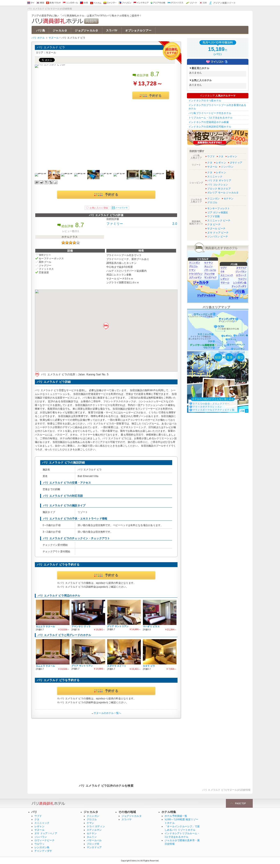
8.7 (154, 74)
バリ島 (40, 30)
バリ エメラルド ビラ (51, 47)
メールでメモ (121, 208)
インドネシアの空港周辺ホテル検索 (209, 122)
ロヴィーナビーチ (44, 840)
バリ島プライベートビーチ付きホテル (210, 113)
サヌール (54, 37)
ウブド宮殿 (213, 216)
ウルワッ (39, 843)
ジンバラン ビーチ (217, 236)
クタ (221, 156)
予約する (155, 95)
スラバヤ (112, 30)
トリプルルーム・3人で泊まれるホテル (210, 117)
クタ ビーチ (213, 224)
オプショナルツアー (138, 30)
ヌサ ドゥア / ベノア (45, 833)
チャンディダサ (43, 850)
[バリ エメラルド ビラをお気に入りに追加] (97, 208)
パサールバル (94, 840)
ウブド (211, 156)
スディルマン (94, 829)
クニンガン (213, 198)
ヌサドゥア (236, 162)
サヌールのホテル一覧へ (107, 713)
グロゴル (212, 202)
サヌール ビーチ (216, 228)
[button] (106, 326)
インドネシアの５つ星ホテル (205, 100)
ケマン (90, 822)
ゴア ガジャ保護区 (217, 212)
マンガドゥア (94, 847)
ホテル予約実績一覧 (176, 816)
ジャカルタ (60, 30)
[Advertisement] (106, 749)
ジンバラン (227, 166)
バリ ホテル (38, 37)
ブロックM (93, 843)
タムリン (92, 836)
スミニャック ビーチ (218, 220)
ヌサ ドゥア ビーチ (218, 232)
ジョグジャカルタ (86, 30)
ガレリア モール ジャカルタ (223, 192)
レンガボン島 (41, 847)
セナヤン (229, 198)
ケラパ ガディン (96, 826)
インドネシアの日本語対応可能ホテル (210, 126)
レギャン (232, 156)
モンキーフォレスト (218, 208)
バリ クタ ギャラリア (219, 180)
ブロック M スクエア (219, 188)
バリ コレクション (217, 184)
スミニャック (214, 176)
